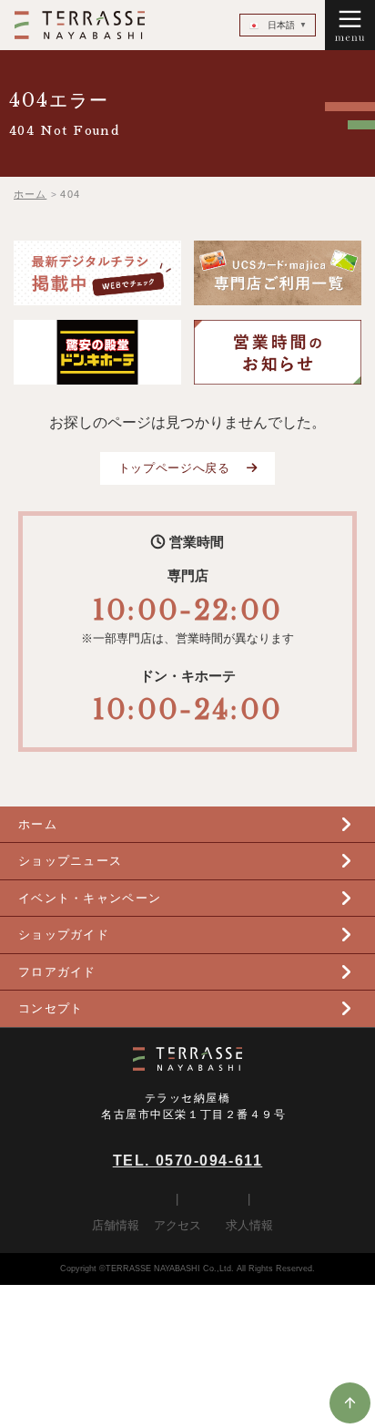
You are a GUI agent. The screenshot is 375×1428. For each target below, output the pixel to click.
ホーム (37, 824)
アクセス (177, 1225)
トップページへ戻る (174, 468)
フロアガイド (57, 972)
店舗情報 (115, 1225)
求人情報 (249, 1225)
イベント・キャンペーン (89, 898)
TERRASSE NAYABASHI (79, 25)
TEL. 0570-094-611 (188, 1160)
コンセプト (51, 1008)
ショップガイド (63, 934)
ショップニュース (70, 861)
